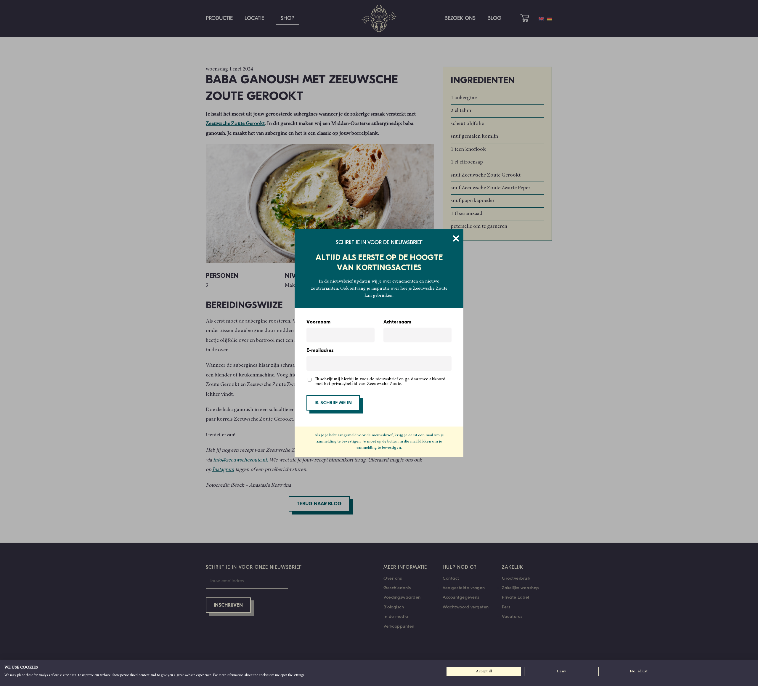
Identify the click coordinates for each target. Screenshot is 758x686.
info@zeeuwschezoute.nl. (240, 460)
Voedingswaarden (402, 597)
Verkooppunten (399, 626)
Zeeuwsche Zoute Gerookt (235, 123)
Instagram (223, 469)
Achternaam (397, 322)
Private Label (515, 597)
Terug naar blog (319, 504)
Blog (494, 18)
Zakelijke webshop (520, 587)
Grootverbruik (516, 578)
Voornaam (318, 322)
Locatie (254, 18)
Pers (506, 607)
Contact (451, 578)
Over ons (392, 578)
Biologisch (393, 607)
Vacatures (512, 616)
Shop (287, 18)
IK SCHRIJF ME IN (333, 403)
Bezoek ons (460, 18)
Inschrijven (228, 605)
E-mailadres (320, 350)
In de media (395, 616)
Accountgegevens (461, 597)
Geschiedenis (397, 587)
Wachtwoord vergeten (466, 607)
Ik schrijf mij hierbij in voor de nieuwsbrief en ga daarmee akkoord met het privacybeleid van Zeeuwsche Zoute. (380, 381)
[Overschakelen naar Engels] (541, 18)
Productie (219, 18)
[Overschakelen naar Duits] (549, 18)
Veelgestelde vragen (464, 587)
